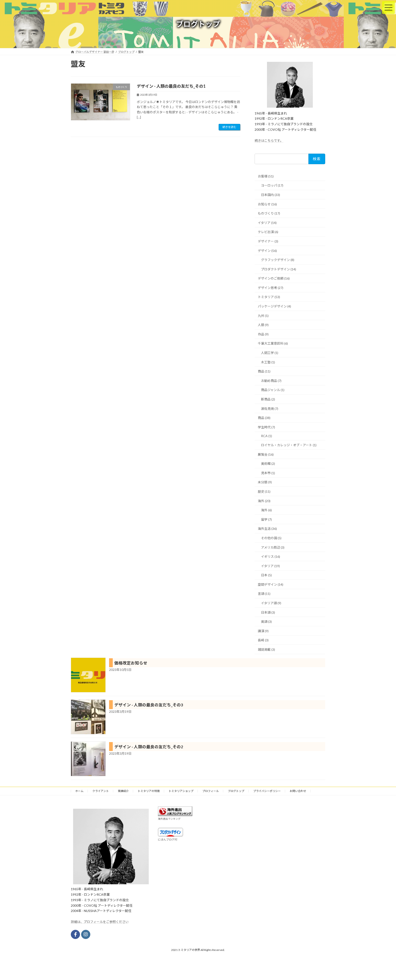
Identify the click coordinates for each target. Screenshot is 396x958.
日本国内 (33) (270, 195)
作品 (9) (263, 334)
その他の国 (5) (271, 538)
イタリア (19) (270, 566)
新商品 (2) (268, 399)
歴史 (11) (264, 491)
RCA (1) (266, 436)
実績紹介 (123, 791)
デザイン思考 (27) (270, 288)
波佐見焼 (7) (269, 409)
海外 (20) (264, 501)
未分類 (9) (265, 482)
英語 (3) (266, 621)
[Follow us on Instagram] (85, 934)
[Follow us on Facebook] (75, 934)
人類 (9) (263, 325)
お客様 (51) (266, 176)
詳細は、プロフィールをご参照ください (100, 922)
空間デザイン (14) (270, 584)
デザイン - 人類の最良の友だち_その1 (171, 86)
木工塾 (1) (268, 362)
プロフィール (210, 791)
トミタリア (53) (269, 297)
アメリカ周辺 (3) (272, 547)
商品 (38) (264, 418)
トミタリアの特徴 (149, 791)
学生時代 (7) (266, 427)
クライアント (100, 791)
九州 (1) (263, 316)
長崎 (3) (263, 640)
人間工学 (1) (269, 353)
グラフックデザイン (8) (277, 260)
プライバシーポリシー (267, 791)
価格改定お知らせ (130, 663)
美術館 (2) (268, 463)
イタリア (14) (267, 223)
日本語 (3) (268, 612)
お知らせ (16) (267, 204)
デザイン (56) (267, 251)
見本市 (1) (268, 473)
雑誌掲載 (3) (266, 649)
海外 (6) (266, 510)
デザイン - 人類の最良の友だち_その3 (148, 704)
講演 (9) (263, 631)
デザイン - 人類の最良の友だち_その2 (148, 746)
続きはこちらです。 (269, 140)
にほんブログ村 (167, 839)
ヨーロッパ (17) (272, 185)
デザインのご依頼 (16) (274, 278)
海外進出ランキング (169, 818)
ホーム (79, 791)
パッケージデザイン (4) (274, 306)
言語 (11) (264, 594)
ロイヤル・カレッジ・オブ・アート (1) (288, 445)
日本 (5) (266, 575)
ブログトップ (236, 791)
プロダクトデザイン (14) (278, 269)
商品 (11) (264, 371)
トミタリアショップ (181, 791)
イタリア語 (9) (271, 603)
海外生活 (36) (267, 529)
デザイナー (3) (268, 241)
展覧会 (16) (266, 454)
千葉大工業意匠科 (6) (273, 343)
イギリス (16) (270, 556)
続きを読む (229, 127)
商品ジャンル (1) (272, 390)
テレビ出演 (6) (268, 232)
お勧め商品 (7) (271, 381)
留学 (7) (266, 519)
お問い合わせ (298, 791)
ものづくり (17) (269, 213)
